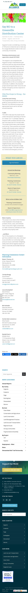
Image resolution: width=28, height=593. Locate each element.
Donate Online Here (12, 470)
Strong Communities (19, 40)
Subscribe (22, 4)
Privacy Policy (5, 591)
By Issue (4, 408)
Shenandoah (7, 401)
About (7, 589)
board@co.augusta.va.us (16, 210)
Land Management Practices (11, 419)
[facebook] (12, 4)
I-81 (5, 438)
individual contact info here (14, 212)
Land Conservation (9, 416)
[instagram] (14, 4)
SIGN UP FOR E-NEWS (10, 505)
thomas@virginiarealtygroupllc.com (12, 269)
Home (3, 589)
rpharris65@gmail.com (8, 344)
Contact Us (19, 589)
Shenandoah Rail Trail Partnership (12, 450)
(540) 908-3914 (8, 1)
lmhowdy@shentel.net (8, 299)
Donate (11, 589)
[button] (24, 374)
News (12, 40)
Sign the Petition (14, 162)
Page (5, 395)
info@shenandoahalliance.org (11, 492)
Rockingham (7, 398)
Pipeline (6, 441)
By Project (5, 435)
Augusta (10, 38)
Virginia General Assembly (11, 432)
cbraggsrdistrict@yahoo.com (10, 284)
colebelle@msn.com (7, 328)
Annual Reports (6, 383)
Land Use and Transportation (12, 422)
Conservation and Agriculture (12, 413)
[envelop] (17, 4)
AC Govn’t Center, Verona (14, 185)
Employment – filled (8, 444)
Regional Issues (8, 425)
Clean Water (7, 410)
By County (5, 387)
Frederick (6, 392)
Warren (6, 404)
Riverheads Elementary (14, 177)
